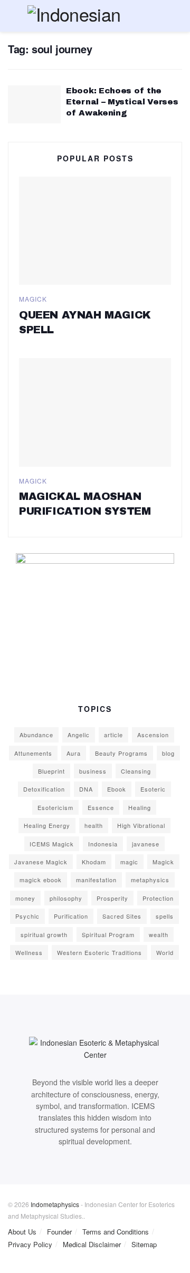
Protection (158, 898)
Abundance (36, 734)
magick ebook (41, 879)
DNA (86, 789)
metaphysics (150, 879)
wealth (158, 934)
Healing (139, 807)
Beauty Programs (121, 753)
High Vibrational (141, 825)
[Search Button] (177, 16)
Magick (33, 299)
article (113, 734)
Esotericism (55, 807)
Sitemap (144, 1244)
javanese (145, 844)
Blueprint (51, 771)
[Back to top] (3, 1266)
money (25, 898)
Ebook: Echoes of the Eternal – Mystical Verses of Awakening (122, 101)
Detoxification (44, 789)
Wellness (29, 952)
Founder (59, 1232)
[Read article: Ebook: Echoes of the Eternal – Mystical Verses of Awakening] (34, 104)
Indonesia (103, 844)
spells (165, 916)
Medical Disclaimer (92, 1244)
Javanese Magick (41, 861)
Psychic (27, 916)
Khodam (94, 861)
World (165, 952)
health (93, 825)
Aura (73, 753)
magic (129, 861)
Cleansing (136, 771)
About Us (22, 1232)
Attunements (33, 753)
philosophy (66, 898)
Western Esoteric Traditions (99, 952)
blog (168, 753)
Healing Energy (47, 825)
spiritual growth (44, 934)
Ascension (153, 734)
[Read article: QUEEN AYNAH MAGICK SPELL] (95, 231)
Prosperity (112, 898)
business (93, 771)
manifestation (96, 879)
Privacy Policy (30, 1244)
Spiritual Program (108, 934)
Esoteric (153, 789)
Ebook (116, 789)
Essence (101, 807)
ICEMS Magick (52, 844)
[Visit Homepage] (95, 15)
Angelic (79, 734)
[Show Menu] (12, 16)
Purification (71, 916)
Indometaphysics (55, 1204)
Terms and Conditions (115, 1232)
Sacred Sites (121, 916)
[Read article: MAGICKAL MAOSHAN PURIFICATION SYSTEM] (95, 412)
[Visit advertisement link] (95, 619)
